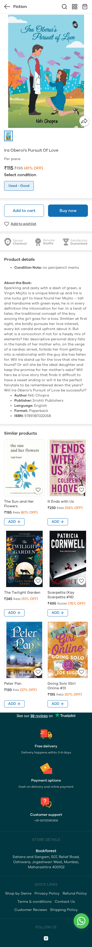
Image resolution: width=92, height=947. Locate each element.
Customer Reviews (30, 910)
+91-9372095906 (46, 820)
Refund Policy (75, 893)
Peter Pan (12, 683)
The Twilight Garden (22, 592)
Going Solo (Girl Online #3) (62, 685)
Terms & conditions (34, 901)
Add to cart (24, 210)
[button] (8, 136)
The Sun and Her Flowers (19, 503)
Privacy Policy (47, 893)
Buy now (68, 210)
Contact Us (65, 901)
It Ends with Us (61, 501)
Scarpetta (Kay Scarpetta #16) (61, 594)
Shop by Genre (18, 893)
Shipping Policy (64, 910)
